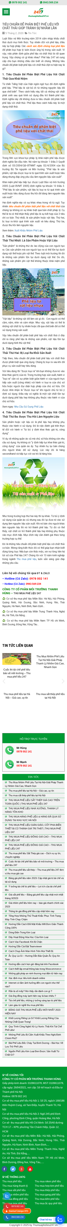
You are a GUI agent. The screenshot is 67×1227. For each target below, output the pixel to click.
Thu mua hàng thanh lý (15, 1185)
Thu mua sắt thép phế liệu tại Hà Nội (27, 795)
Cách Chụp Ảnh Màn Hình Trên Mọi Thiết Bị (31, 951)
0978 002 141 (19, 2)
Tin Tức (32, 33)
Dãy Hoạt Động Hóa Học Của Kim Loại (28, 937)
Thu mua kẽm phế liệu (47, 1199)
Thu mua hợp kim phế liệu (49, 1185)
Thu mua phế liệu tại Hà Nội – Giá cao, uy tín (31, 790)
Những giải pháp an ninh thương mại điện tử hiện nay (35, 973)
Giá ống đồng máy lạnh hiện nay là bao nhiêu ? (32, 996)
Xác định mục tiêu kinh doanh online (27, 978)
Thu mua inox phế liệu (14, 1203)
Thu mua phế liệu (26, 559)
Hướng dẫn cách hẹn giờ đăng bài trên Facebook (34, 964)
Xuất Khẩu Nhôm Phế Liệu (28, 230)
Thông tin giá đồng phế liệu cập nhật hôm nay (31, 911)
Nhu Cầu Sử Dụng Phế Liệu (28, 406)
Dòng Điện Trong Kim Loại (22, 932)
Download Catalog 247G (17, 1211)
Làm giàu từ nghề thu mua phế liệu (26, 1005)
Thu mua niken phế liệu (48, 1181)
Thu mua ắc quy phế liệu (48, 1203)
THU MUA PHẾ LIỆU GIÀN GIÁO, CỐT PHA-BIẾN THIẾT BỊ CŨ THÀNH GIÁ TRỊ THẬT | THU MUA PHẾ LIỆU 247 (33, 828)
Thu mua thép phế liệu (47, 1190)
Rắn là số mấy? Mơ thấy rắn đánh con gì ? (30, 991)
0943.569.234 (50, 2)
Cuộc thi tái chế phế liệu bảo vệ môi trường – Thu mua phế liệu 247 (17, 673)
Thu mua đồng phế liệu (15, 1199)
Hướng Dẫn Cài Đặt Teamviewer (25, 946)
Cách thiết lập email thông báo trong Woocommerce (35, 969)
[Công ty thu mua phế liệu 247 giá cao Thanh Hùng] (38, 12)
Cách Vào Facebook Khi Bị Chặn (25, 942)
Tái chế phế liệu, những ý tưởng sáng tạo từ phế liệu (35, 1000)
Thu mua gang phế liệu (47, 1194)
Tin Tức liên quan (17, 645)
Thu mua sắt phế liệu (14, 1190)
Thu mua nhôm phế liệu (15, 1194)
